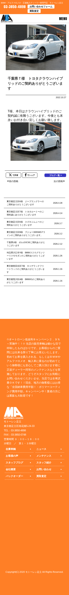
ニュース (41, 449)
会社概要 (11, 469)
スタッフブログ (14, 462)
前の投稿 (13, 181)
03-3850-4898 (14, 6)
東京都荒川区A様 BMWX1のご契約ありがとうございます (26, 280)
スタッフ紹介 (43, 462)
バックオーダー (14, 476)
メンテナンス (43, 455)
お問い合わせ (43, 469)
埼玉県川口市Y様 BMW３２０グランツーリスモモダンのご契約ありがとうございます (26, 255)
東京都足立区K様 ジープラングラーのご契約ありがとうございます (25, 203)
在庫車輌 (11, 449)
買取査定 (34, 11)
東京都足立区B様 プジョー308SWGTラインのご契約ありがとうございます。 (26, 233)
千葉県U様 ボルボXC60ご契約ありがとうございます (26, 244)
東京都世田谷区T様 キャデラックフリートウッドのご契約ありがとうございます (26, 269)
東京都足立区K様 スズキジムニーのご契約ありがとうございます (25, 223)
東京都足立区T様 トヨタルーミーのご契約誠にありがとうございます (25, 213)
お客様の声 (12, 455)
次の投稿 (58, 181)
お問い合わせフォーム (41, 6)
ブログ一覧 (54, 175)
